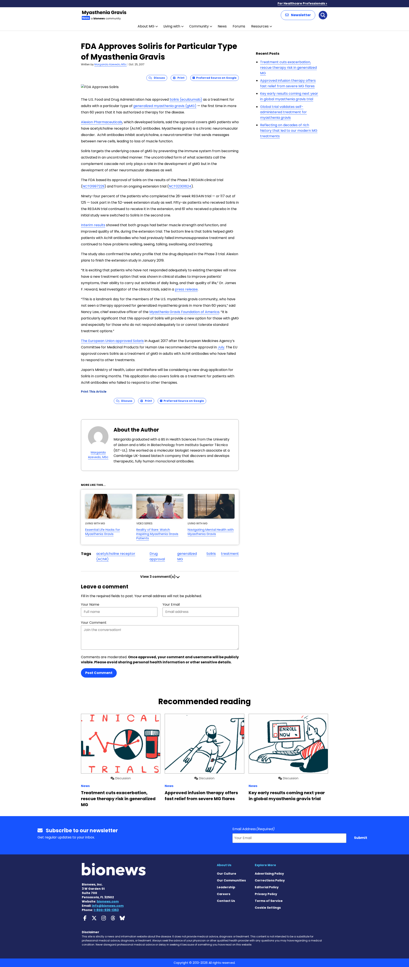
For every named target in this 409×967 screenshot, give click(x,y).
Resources (260, 26)
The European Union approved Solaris (112, 340)
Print (180, 78)
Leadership (226, 887)
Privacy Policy (266, 894)
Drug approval (157, 556)
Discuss (158, 78)
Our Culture (226, 873)
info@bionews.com (108, 906)
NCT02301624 (180, 186)
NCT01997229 (93, 186)
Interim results (93, 225)
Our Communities (231, 880)
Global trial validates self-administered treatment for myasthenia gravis (283, 112)
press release (186, 289)
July (221, 347)
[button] (298, 15)
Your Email (171, 604)
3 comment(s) (158, 576)
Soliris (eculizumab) (186, 99)
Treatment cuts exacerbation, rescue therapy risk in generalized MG (288, 67)
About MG (146, 26)
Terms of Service (269, 901)
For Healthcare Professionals (301, 3)
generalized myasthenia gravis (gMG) (164, 105)
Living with (171, 26)
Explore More (265, 865)
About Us (224, 865)
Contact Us (226, 901)
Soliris (211, 553)
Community (199, 26)
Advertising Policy (269, 873)
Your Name (90, 604)
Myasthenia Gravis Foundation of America (184, 311)
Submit (360, 837)
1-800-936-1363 (106, 910)
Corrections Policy (270, 880)
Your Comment (94, 622)
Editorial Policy (267, 887)
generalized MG (187, 556)
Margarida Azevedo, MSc (110, 64)
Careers (223, 894)
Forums (239, 26)
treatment (230, 553)
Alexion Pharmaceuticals (101, 122)
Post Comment (98, 672)
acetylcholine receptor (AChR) (115, 556)
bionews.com (108, 901)
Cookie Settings (268, 907)
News (222, 26)
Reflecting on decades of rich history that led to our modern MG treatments (288, 130)
